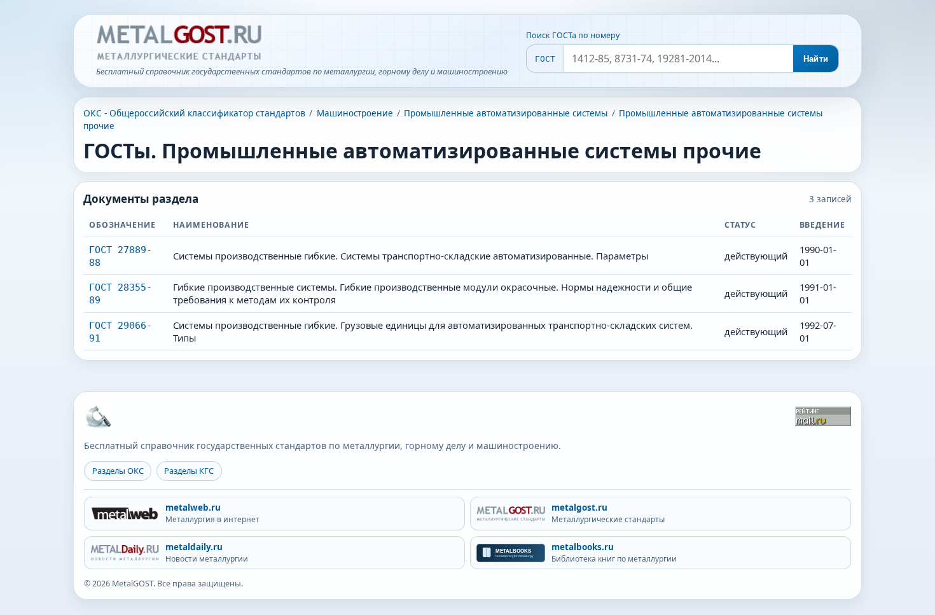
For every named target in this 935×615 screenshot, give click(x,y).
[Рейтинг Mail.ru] (823, 416)
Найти (815, 59)
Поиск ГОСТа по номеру (573, 35)
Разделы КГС (189, 470)
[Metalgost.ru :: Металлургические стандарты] (178, 43)
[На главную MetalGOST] (98, 416)
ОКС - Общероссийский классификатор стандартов (194, 113)
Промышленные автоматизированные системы (505, 113)
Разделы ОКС (118, 470)
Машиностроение (355, 113)
